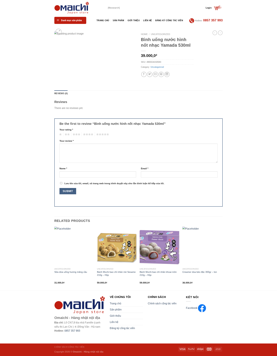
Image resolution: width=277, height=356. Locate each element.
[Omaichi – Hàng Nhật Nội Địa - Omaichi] (78, 8)
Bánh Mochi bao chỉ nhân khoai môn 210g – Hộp (158, 273)
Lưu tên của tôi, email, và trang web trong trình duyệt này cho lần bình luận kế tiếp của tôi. (114, 183)
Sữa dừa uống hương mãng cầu (70, 272)
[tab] (61, 93)
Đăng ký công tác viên (169, 20)
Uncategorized (160, 34)
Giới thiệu (134, 20)
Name (63, 168)
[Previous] (54, 258)
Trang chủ (103, 20)
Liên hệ (147, 20)
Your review (66, 141)
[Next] (221, 258)
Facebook (192, 308)
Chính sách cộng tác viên (162, 303)
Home (144, 34)
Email (144, 168)
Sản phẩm (118, 20)
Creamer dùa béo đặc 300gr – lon (199, 272)
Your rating (66, 129)
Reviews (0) (61, 93)
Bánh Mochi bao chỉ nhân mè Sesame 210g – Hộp (116, 273)
